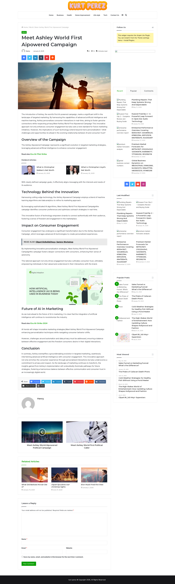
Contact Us (115, 15)
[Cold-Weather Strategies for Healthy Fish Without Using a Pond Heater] (123, 309)
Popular (133, 91)
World (31, 27)
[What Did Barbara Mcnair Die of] (35, 475)
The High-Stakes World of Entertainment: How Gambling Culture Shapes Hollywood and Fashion (142, 323)
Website (69, 548)
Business (60, 15)
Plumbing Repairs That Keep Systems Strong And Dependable (142, 102)
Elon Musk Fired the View (92, 485)
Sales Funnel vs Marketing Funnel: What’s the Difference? (142, 287)
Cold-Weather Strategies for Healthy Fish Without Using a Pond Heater (142, 309)
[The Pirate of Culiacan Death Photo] (123, 299)
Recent (120, 91)
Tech (105, 15)
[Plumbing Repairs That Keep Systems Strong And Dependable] (123, 105)
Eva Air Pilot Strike (38, 154)
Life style (96, 15)
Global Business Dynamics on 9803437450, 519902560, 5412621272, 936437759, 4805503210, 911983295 (142, 166)
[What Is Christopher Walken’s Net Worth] (28, 170)
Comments (148, 91)
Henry (28, 51)
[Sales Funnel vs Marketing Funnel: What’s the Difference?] (123, 288)
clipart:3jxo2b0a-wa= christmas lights (60, 486)
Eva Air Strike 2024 (38, 323)
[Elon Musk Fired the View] (94, 475)
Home (51, 15)
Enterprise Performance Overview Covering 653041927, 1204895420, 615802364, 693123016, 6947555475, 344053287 (142, 133)
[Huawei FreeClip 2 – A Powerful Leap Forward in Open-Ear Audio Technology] (123, 118)
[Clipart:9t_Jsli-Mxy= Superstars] (123, 337)
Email (24, 548)
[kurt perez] (87, 5)
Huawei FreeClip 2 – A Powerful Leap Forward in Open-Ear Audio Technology (144, 218)
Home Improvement (82, 15)
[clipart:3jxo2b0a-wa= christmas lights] (64, 475)
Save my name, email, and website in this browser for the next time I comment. (53, 557)
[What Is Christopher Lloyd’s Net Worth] (72, 170)
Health (69, 15)
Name (24, 539)
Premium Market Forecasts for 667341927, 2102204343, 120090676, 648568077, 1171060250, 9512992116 (142, 149)
